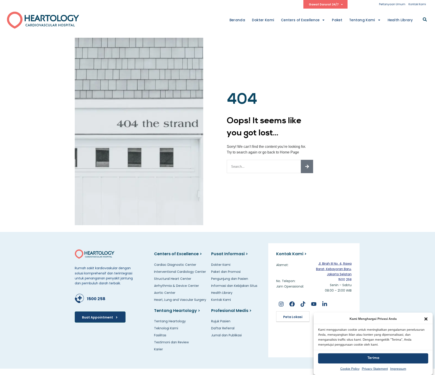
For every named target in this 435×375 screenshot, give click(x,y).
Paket (337, 20)
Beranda (237, 20)
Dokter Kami (263, 20)
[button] (426, 319)
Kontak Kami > (291, 254)
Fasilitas (160, 335)
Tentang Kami (362, 20)
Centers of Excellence (300, 20)
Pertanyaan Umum (392, 4)
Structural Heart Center (172, 278)
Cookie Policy (350, 368)
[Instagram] (281, 304)
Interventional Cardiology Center (180, 271)
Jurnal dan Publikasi (226, 335)
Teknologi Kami (166, 328)
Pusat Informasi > (229, 254)
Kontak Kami (417, 4)
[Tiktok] (303, 304)
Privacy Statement (375, 368)
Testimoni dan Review (171, 342)
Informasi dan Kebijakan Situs (234, 285)
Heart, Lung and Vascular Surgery (180, 299)
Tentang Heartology (170, 321)
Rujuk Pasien (220, 321)
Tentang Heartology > (177, 310)
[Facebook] (292, 304)
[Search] (307, 166)
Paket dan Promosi (226, 271)
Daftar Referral (222, 328)
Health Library (400, 20)
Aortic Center (164, 292)
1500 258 (96, 299)
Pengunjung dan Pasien (229, 278)
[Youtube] (314, 304)
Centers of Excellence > (178, 254)
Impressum (398, 368)
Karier (158, 349)
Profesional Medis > (231, 310)
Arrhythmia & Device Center (176, 285)
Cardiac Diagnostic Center (175, 264)
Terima (373, 358)
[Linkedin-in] (325, 304)
